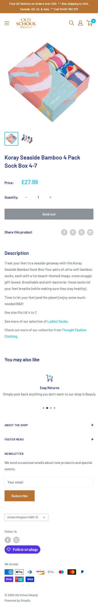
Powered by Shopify (17, 600)
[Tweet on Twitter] (81, 232)
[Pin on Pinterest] (73, 232)
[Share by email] (90, 232)
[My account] (80, 22)
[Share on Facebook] (64, 232)
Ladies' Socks (57, 321)
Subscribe (19, 496)
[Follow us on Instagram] (16, 540)
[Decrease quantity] (26, 197)
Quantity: (11, 197)
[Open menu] (7, 23)
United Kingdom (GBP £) (22, 517)
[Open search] (71, 22)
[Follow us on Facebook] (8, 540)
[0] (90, 23)
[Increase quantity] (50, 197)
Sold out (49, 214)
